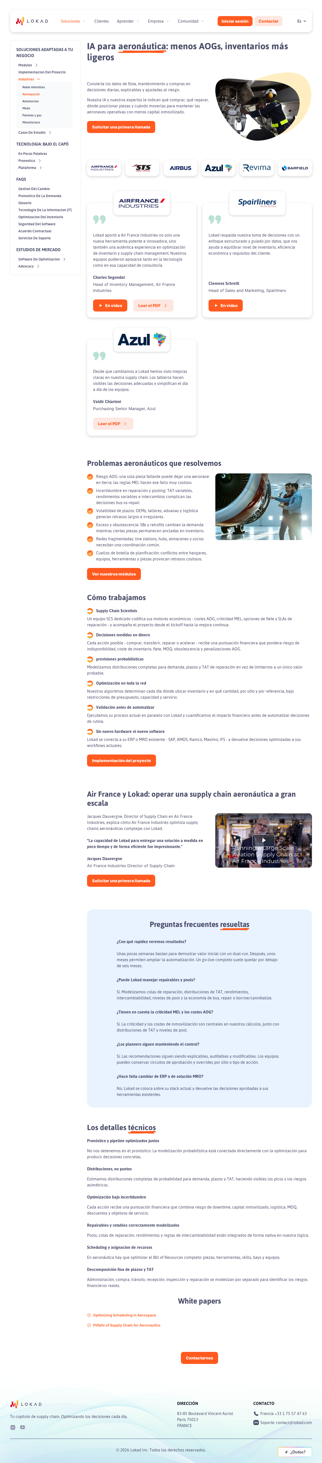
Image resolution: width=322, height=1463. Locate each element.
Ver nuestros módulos (114, 574)
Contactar (268, 21)
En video (113, 305)
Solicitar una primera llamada (121, 126)
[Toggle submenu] (84, 21)
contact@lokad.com (294, 1422)
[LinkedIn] (13, 1427)
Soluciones (70, 21)
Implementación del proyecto (121, 760)
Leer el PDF (149, 305)
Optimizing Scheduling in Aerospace (124, 1315)
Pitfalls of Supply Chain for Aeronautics (126, 1325)
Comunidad (188, 21)
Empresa (156, 21)
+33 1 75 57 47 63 (291, 1413)
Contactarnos (199, 1357)
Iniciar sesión (235, 21)
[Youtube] (22, 1427)
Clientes (101, 21)
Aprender (125, 21)
